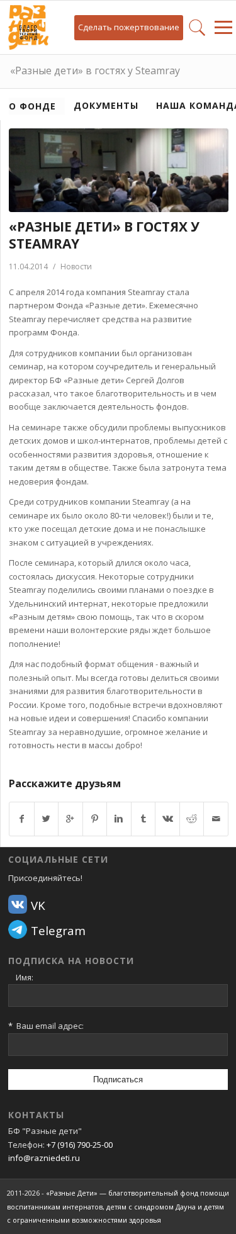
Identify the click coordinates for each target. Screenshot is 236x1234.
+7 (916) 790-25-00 (80, 1144)
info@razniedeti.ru (44, 1158)
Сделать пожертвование (128, 27)
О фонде (32, 106)
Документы (106, 105)
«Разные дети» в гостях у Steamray (95, 70)
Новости (76, 266)
